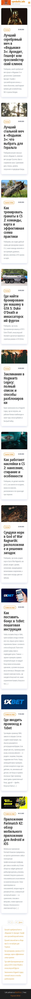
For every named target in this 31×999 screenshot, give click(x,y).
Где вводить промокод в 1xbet (13, 723)
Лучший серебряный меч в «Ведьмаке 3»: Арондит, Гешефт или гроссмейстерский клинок (14, 49)
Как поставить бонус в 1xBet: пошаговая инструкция (14, 621)
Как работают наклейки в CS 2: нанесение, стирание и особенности (14, 467)
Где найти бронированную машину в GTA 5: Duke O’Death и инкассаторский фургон (13, 308)
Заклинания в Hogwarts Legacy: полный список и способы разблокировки (14, 388)
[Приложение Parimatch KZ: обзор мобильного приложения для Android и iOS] (14, 802)
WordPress (18, 992)
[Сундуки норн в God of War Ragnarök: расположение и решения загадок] (14, 513)
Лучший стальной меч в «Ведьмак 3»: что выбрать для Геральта (14, 137)
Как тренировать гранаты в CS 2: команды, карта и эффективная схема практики (14, 222)
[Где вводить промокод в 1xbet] (14, 701)
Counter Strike (9, 203)
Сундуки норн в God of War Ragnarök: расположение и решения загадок (14, 542)
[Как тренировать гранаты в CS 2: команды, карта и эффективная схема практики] (14, 188)
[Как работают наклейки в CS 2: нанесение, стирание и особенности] (14, 440)
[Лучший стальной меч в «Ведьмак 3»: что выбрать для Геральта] (14, 109)
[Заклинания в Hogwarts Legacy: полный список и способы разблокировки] (14, 356)
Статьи (7, 30)
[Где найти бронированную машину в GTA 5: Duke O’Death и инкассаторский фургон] (14, 277)
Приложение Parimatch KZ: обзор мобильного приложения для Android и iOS (14, 831)
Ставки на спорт (10, 607)
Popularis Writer (16, 995)
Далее (20, 922)
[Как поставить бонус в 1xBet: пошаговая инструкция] (14, 595)
